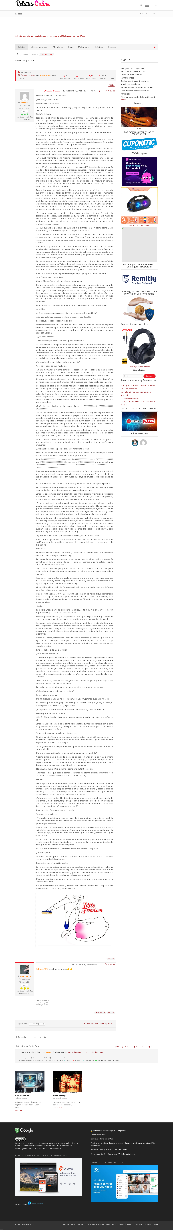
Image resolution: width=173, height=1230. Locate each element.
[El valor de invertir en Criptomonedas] (29, 1081)
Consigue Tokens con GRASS (102, 1139)
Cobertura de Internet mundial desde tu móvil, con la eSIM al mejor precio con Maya (50, 36)
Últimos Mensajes (39, 47)
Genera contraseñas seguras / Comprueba (109, 1130)
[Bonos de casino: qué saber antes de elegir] (67, 1081)
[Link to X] (156, 5)
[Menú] (146, 5)
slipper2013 (25, 102)
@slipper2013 (42, 969)
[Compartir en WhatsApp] (111, 91)
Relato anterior (92, 1023)
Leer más (18, 1110)
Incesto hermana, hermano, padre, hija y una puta (87, 1052)
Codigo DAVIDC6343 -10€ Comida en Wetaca (138, 403)
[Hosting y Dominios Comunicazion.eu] (35, 1204)
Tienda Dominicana (98, 1135)
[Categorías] (18, 54)
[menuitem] (141, 5)
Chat (70, 47)
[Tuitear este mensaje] (108, 91)
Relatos (18, 13)
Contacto (112, 47)
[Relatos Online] (33, 5)
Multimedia (83, 47)
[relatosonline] (135, 443)
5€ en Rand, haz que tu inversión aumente (136, 393)
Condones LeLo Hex (130, 398)
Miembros (58, 47)
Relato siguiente (106, 1023)
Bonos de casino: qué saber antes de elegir (65, 1094)
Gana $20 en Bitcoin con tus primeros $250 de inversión (138, 387)
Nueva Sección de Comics (139, 226)
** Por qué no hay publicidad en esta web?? (109, 1150)
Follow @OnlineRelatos (139, 366)
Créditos (99, 47)
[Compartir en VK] (114, 91)
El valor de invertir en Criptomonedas (24, 1094)
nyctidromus (46, 75)
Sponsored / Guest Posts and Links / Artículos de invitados (113, 1154)
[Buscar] (141, 5)
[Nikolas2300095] (143, 443)
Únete (123, 100)
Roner (48, 1052)
